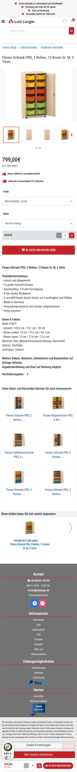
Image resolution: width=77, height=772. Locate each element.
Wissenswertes (38, 654)
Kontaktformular (40, 595)
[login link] (64, 22)
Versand (38, 644)
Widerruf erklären (38, 701)
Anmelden (38, 696)
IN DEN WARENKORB (40, 250)
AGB (38, 624)
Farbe (6, 191)
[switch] (8, 758)
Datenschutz (38, 629)
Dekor (6, 213)
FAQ (38, 634)
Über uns (38, 649)
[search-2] (71, 30)
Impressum (38, 619)
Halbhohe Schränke (52, 47)
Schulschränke (28, 47)
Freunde (38, 639)
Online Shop (9, 47)
